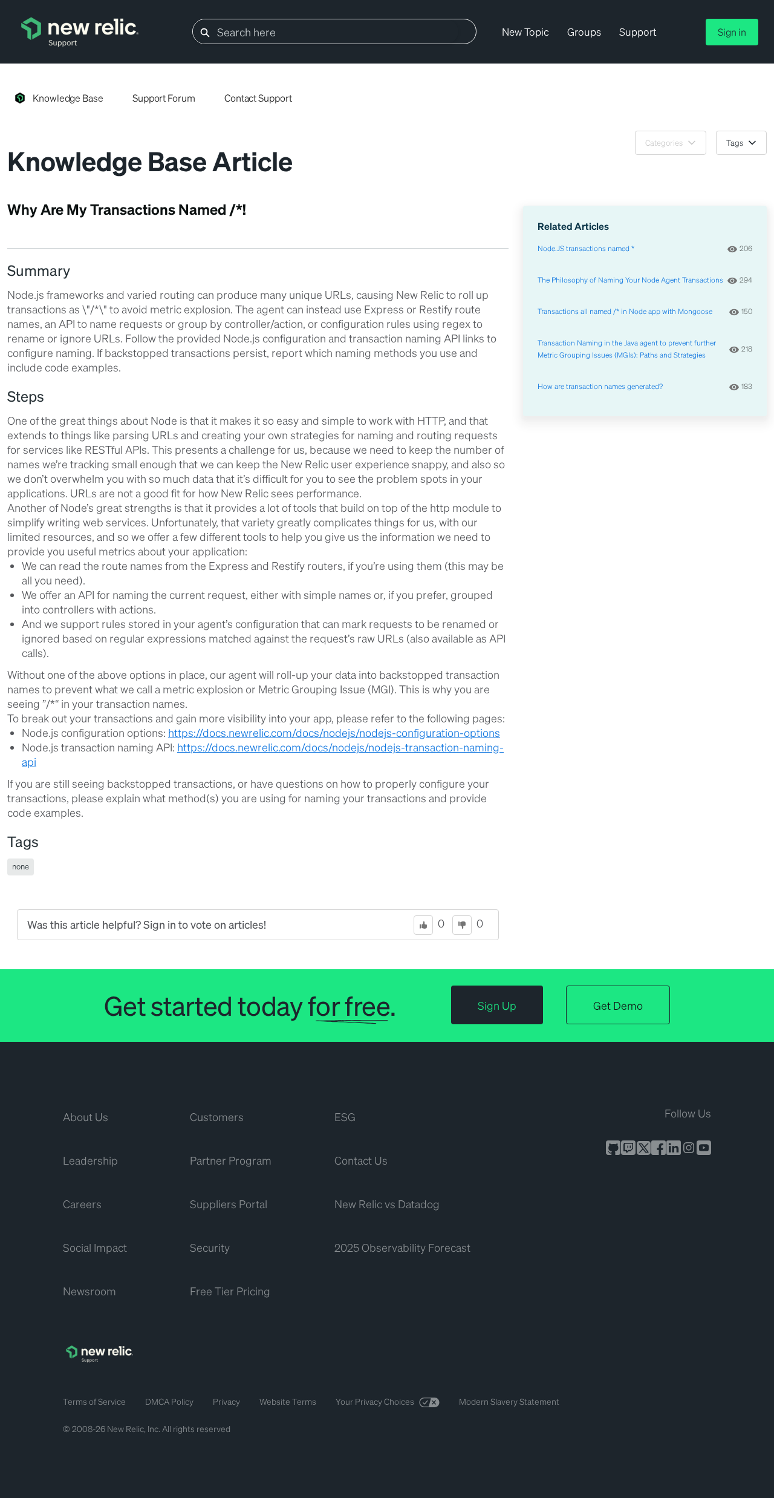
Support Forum (163, 97)
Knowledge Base (68, 97)
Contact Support (258, 97)
